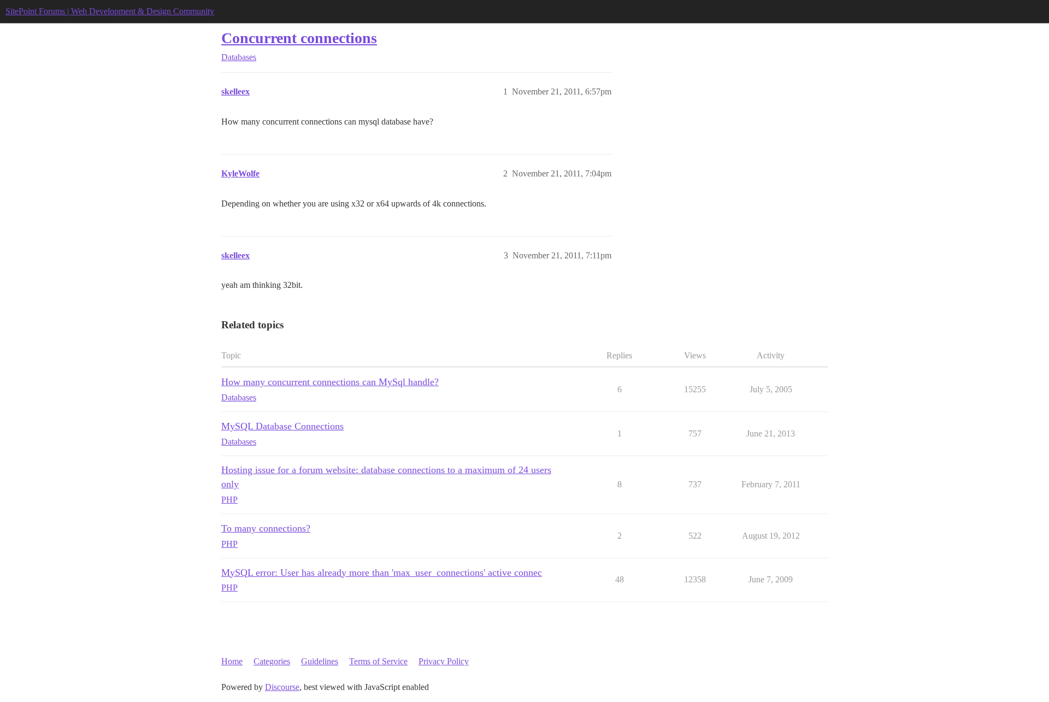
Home (232, 661)
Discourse (282, 687)
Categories (272, 661)
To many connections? (265, 528)
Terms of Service (378, 661)
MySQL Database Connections (282, 426)
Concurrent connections (299, 38)
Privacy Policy (444, 661)
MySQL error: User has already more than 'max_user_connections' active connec (381, 572)
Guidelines (319, 661)
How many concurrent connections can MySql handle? (330, 381)
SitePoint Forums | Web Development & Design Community (109, 11)
